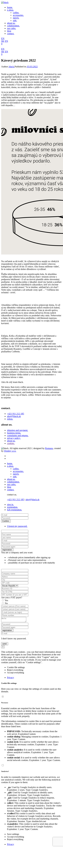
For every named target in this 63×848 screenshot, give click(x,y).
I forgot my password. (17, 526)
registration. (12, 507)
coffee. (16, 12)
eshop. (10, 419)
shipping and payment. (17, 430)
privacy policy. (14, 438)
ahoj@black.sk (14, 416)
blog (9, 31)
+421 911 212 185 (15, 413)
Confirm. (6, 521)
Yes (6, 600)
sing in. (10, 504)
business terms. (14, 433)
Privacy (10, 677)
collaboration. (13, 25)
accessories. (18, 15)
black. (11, 66)
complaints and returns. (17, 435)
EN (2, 38)
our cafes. (11, 28)
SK (2, 41)
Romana (49, 448)
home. (10, 7)
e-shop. (10, 10)
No (6, 603)
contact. (10, 33)
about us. (11, 23)
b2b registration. (14, 509)
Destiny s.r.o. (10, 451)
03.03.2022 (32, 66)
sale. (15, 20)
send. (4, 644)
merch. (16, 18)
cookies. (11, 443)
